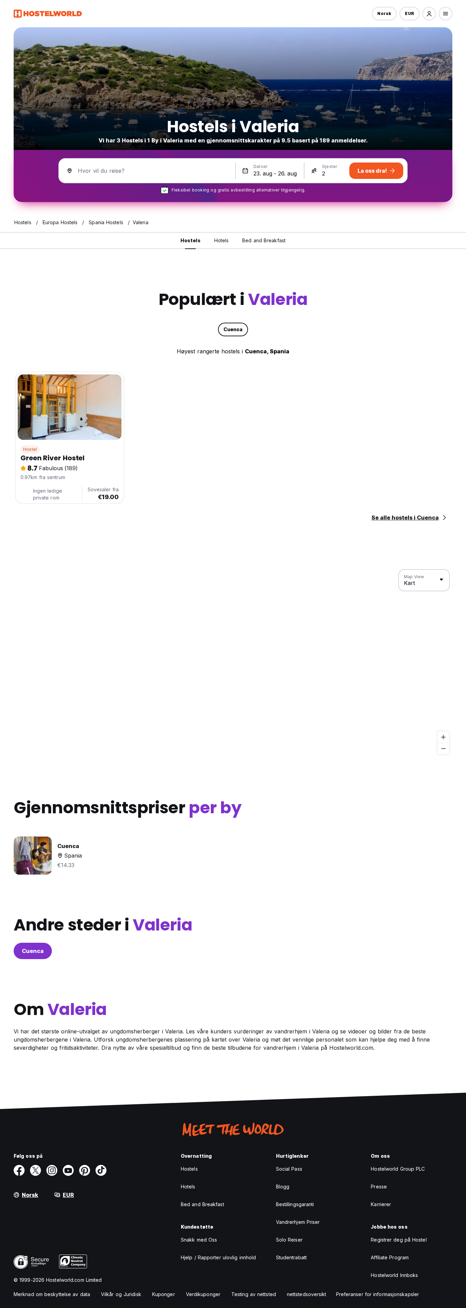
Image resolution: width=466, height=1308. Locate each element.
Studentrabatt (291, 1257)
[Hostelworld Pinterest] (84, 1170)
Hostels (189, 1169)
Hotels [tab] (221, 240)
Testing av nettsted (253, 1294)
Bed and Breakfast (202, 1204)
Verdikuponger (203, 1294)
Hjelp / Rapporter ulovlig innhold (218, 1257)
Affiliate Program (390, 1257)
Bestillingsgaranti (295, 1204)
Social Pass (289, 1169)
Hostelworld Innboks (394, 1275)
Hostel (30, 449)
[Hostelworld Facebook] (19, 1170)
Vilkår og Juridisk (121, 1294)
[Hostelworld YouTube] (68, 1170)
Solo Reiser (289, 1240)
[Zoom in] (443, 737)
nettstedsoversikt (306, 1294)
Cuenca (33, 951)
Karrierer (381, 1204)
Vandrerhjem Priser (298, 1222)
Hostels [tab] (190, 240)
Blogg (283, 1186)
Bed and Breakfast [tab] (264, 240)
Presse (379, 1186)
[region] (233, 662)
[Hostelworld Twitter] (35, 1170)
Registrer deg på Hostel (398, 1240)
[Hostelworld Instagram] (51, 1170)
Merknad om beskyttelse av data (52, 1294)
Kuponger (163, 1294)
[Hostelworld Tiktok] (101, 1170)
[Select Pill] (429, 13)
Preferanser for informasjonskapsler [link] (377, 1294)
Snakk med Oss (199, 1240)
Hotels (188, 1186)
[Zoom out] (443, 748)
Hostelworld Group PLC (398, 1169)
